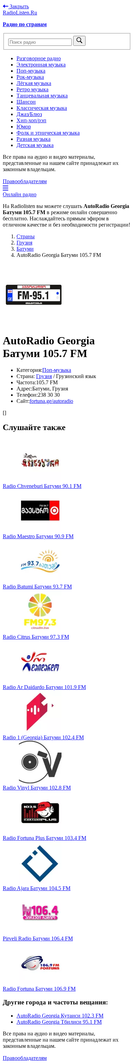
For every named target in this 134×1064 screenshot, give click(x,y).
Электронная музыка (41, 64)
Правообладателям (25, 181)
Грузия (44, 376)
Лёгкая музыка (33, 83)
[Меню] (5, 188)
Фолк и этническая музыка (48, 133)
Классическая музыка (41, 108)
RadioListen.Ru (20, 12)
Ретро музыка (32, 89)
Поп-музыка (30, 71)
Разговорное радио (38, 58)
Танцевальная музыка (42, 95)
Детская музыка (35, 145)
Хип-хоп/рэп (31, 120)
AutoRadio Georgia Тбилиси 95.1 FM (59, 1022)
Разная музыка (33, 139)
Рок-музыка (30, 77)
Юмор (23, 126)
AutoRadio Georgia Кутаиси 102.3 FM (59, 1016)
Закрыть (18, 6)
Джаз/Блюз (29, 114)
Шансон (26, 102)
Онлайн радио (19, 194)
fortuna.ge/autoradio (51, 401)
